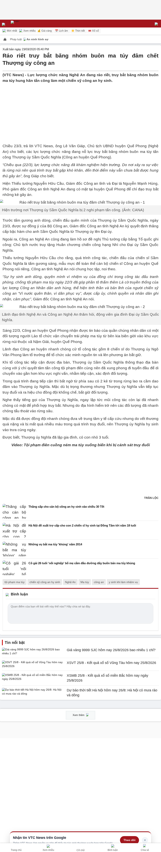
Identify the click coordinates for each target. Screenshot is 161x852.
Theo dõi (129, 840)
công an (99, 582)
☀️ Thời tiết (78, 30)
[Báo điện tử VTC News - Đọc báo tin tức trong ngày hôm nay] (24, 23)
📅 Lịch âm (61, 30)
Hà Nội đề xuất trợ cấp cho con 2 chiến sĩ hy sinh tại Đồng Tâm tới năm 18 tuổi (82, 525)
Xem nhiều (29, 30)
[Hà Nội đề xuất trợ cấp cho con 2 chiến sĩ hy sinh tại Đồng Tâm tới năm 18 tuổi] (14, 530)
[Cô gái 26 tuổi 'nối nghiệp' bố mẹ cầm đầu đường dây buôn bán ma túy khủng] (14, 567)
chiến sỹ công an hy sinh (44, 582)
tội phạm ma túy (15, 582)
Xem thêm (79, 715)
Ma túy (84, 582)
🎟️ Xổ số (93, 30)
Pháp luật (16, 39)
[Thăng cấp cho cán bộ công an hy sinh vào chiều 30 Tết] (14, 511)
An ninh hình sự (37, 39)
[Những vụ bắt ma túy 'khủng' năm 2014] (14, 549)
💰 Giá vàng (45, 30)
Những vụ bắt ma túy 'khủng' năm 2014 (55, 544)
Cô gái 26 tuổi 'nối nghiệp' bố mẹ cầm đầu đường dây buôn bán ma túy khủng (81, 563)
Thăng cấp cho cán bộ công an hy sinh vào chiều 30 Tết (66, 506)
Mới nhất (11, 30)
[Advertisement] (80, 110)
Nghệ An (70, 582)
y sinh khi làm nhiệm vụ (123, 582)
